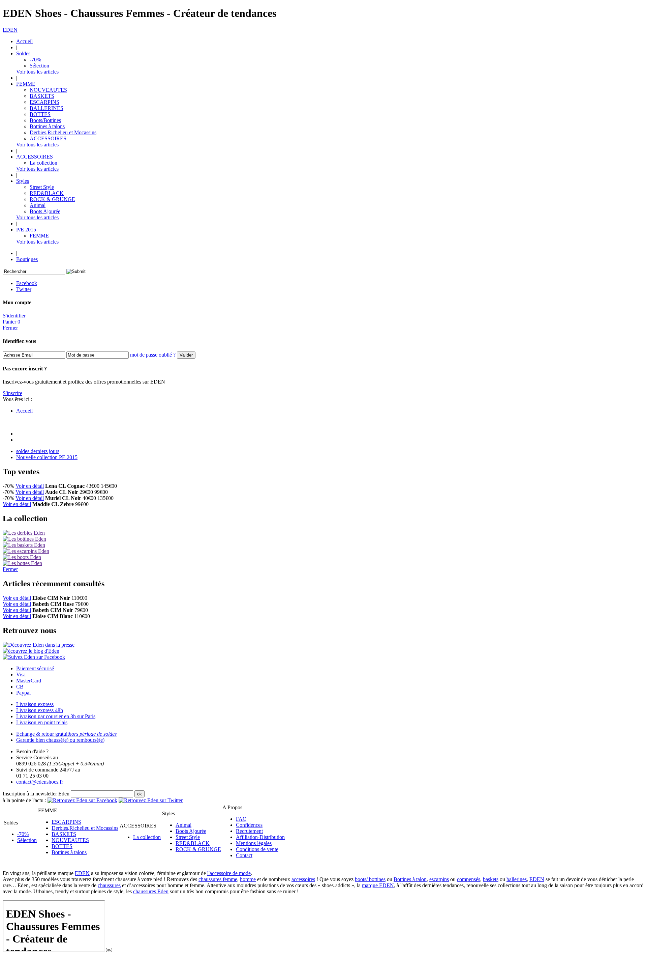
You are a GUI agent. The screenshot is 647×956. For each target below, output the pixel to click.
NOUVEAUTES (48, 90)
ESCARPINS (44, 102)
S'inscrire (12, 393)
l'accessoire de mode (229, 873)
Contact (244, 855)
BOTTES (40, 114)
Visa (21, 674)
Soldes (23, 53)
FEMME (25, 84)
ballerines (516, 879)
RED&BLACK (47, 193)
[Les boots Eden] (22, 557)
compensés (468, 879)
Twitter (23, 289)
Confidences (249, 825)
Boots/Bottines (45, 120)
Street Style (42, 187)
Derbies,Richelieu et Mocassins (63, 132)
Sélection (39, 65)
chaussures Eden (150, 891)
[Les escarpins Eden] (26, 551)
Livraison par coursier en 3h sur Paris (55, 716)
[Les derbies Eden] (24, 533)
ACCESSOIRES (48, 138)
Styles (22, 181)
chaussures (109, 885)
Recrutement (249, 831)
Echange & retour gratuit (66, 734)
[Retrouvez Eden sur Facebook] (82, 800)
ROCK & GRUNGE (52, 199)
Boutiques (27, 259)
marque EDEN (378, 885)
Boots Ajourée (45, 211)
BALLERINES (46, 108)
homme (248, 879)
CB (20, 687)
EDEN (10, 30)
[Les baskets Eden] (24, 545)
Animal (37, 205)
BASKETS (42, 96)
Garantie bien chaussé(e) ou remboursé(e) (60, 740)
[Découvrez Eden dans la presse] (38, 645)
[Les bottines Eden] (24, 539)
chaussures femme (217, 879)
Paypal (23, 693)
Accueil (24, 41)
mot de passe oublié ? (153, 355)
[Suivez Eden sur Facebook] (34, 657)
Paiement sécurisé (35, 668)
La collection (43, 163)
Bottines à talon (410, 879)
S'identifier (14, 315)
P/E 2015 (26, 229)
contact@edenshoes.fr (39, 782)
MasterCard (28, 680)
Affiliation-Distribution (260, 837)
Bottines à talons (47, 126)
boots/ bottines (370, 879)
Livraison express (35, 704)
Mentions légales (254, 843)
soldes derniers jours (37, 451)
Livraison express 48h (39, 710)
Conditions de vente (257, 849)
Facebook (26, 283)
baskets (490, 879)
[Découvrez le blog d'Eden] (31, 651)
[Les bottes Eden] (22, 563)
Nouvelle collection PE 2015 (47, 457)
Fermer (10, 328)
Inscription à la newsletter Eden (36, 793)
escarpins (439, 879)
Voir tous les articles (37, 72)
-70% (35, 59)
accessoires (303, 879)
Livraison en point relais (41, 722)
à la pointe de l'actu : (24, 800)
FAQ (241, 819)
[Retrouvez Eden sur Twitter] (151, 800)
